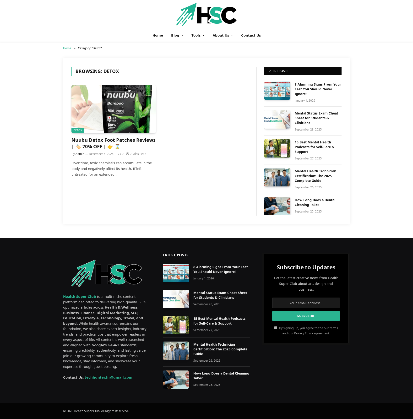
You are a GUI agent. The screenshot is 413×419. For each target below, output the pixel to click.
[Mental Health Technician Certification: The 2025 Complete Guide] (277, 177)
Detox (77, 130)
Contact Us (251, 35)
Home (157, 35)
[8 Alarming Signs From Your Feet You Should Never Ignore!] (277, 91)
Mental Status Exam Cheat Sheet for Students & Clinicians (316, 118)
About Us (221, 35)
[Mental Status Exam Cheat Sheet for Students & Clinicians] (277, 119)
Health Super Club (87, 411)
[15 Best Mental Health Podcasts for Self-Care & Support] (277, 148)
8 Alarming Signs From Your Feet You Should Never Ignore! (318, 89)
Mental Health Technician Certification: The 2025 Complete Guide (315, 176)
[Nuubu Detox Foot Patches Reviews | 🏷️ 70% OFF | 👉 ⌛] (113, 109)
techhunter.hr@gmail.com (108, 377)
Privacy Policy (303, 333)
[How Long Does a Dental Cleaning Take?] (277, 206)
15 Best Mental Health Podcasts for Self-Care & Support (314, 147)
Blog (175, 35)
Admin (80, 154)
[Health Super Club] (207, 14)
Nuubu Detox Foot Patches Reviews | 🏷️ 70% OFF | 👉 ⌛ (113, 143)
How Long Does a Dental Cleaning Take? (315, 202)
